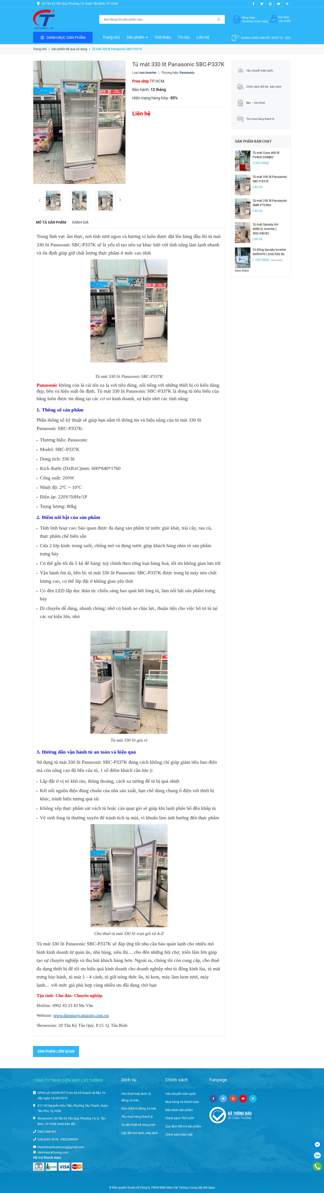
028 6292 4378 (47, 1139)
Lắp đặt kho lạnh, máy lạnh (139, 1133)
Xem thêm (242, 270)
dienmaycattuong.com (53, 1152)
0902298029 (69, 1139)
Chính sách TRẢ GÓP (179, 1118)
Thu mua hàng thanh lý (137, 1116)
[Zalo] (317, 1155)
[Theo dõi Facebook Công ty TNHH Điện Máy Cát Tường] (253, 3)
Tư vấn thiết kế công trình (138, 1125)
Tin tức (184, 37)
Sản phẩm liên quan (55, 1051)
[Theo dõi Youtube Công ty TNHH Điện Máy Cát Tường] (278, 3)
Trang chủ (111, 37)
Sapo (211, 1187)
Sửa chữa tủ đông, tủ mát (138, 1108)
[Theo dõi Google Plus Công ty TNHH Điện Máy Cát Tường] (270, 3)
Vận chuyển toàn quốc (180, 1093)
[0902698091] (317, 1166)
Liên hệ (203, 37)
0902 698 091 (261, 38)
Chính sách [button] (176, 1079)
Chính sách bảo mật (179, 1134)
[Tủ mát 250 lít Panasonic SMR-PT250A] (242, 208)
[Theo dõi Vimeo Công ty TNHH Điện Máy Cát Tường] (287, 3)
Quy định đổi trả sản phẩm (183, 1126)
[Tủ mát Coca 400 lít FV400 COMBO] (242, 160)
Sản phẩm (136, 37)
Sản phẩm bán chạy (253, 141)
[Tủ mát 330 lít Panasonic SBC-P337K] (242, 184)
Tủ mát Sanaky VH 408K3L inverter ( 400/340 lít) (265, 229)
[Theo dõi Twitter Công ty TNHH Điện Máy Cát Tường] (261, 3)
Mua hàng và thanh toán (182, 1102)
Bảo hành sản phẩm (179, 1110)
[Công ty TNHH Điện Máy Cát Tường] (44, 19)
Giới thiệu (163, 37)
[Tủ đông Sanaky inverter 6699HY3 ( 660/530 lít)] (242, 257)
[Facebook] (317, 1144)
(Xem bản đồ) (66, 1124)
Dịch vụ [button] (128, 1079)
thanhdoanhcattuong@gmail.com (60, 1147)
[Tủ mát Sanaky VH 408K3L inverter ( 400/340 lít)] (242, 232)
